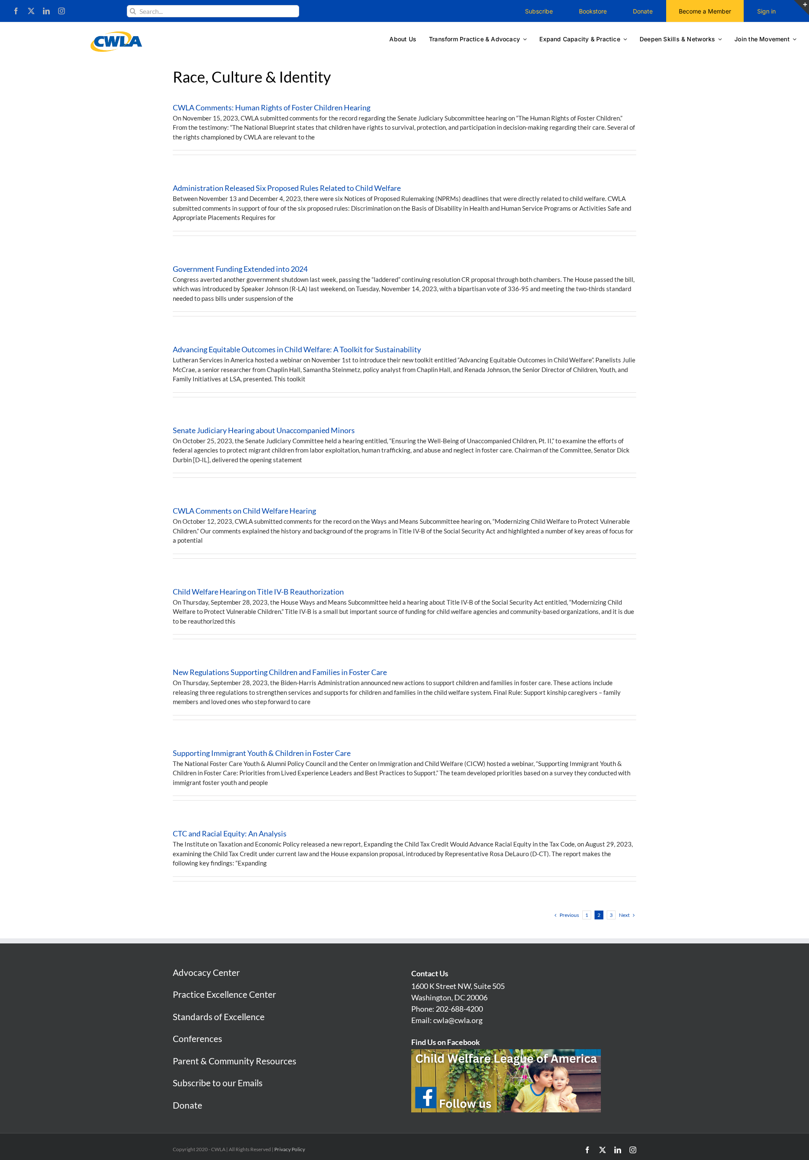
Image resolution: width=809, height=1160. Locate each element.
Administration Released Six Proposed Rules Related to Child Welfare (287, 188)
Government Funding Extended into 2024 (240, 268)
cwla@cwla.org (457, 1020)
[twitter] (31, 11)
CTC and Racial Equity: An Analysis (230, 833)
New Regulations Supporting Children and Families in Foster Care (280, 672)
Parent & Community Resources (234, 1061)
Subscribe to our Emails (218, 1082)
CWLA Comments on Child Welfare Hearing (244, 510)
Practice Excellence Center (224, 994)
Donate (187, 1105)
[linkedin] (46, 11)
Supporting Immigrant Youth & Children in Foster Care (262, 753)
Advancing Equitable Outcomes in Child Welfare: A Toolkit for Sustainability (297, 349)
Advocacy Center (206, 972)
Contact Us (429, 973)
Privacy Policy (289, 1149)
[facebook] (16, 11)
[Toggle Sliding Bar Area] (801, 7)
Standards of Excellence (219, 1016)
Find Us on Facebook (445, 1042)
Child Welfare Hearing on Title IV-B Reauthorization (258, 591)
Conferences (197, 1038)
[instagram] (61, 11)
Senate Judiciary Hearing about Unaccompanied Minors (264, 430)
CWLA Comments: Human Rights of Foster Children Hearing (271, 107)
